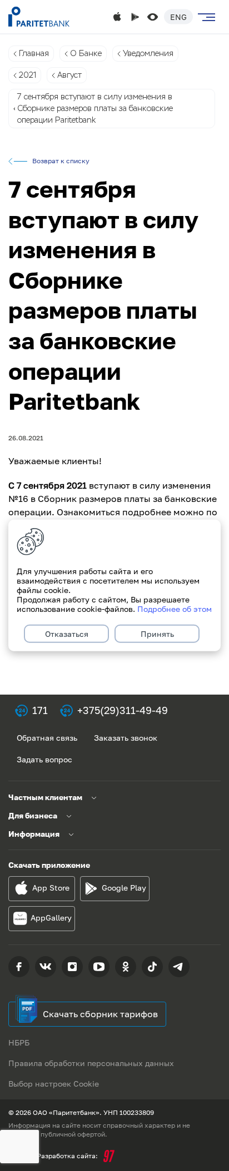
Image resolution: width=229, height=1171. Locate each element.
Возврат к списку (60, 161)
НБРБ (18, 1042)
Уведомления (148, 53)
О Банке (86, 53)
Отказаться (66, 634)
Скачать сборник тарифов (100, 1013)
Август (69, 75)
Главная (34, 53)
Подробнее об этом (174, 609)
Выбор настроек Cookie (53, 1083)
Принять (157, 634)
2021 (27, 75)
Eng (178, 17)
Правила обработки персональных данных (91, 1063)
